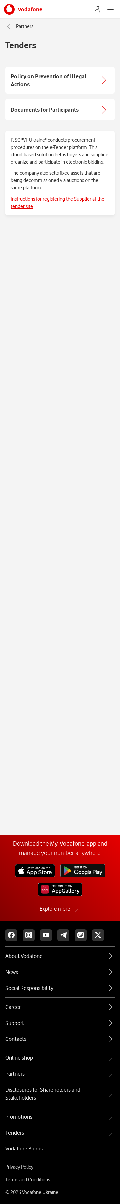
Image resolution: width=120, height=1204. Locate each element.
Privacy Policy (19, 1167)
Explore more (55, 908)
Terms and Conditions (27, 1180)
